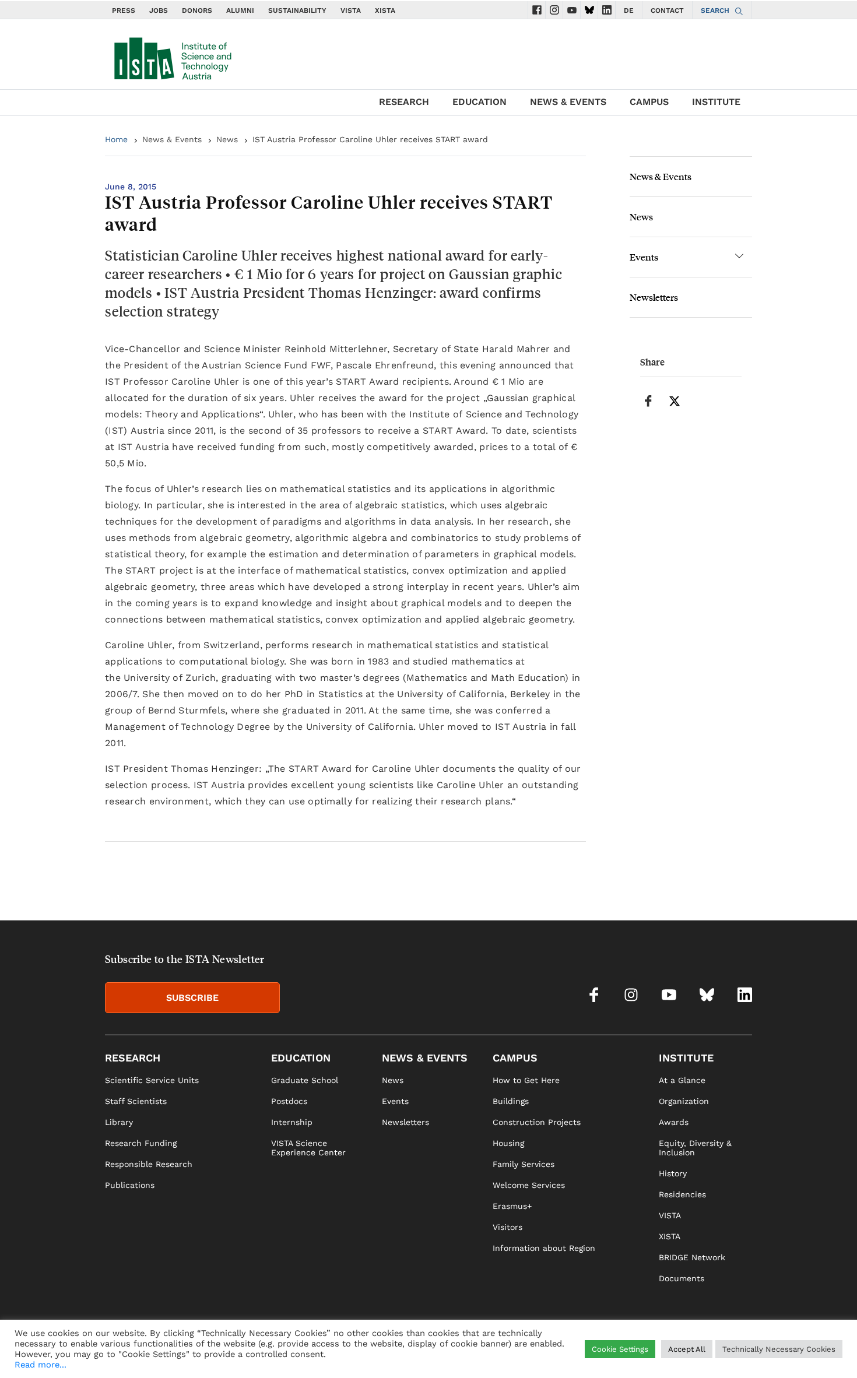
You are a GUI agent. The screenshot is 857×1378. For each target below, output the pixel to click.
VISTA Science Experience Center (308, 1147)
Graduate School (304, 1080)
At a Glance (682, 1080)
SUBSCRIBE (192, 997)
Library (119, 1122)
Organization (684, 1101)
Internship (291, 1122)
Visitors (507, 1227)
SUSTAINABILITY (297, 10)
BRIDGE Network (692, 1257)
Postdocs (289, 1101)
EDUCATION (479, 101)
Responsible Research (148, 1164)
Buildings (511, 1101)
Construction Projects (537, 1122)
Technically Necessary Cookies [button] (778, 1349)
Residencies (682, 1194)
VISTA (350, 10)
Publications (129, 1185)
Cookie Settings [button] (620, 1349)
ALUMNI (240, 10)
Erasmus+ (512, 1206)
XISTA (385, 10)
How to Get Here (526, 1080)
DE (629, 10)
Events (644, 257)
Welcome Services (529, 1185)
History (673, 1173)
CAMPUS (649, 101)
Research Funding (141, 1143)
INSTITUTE (716, 101)
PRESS (123, 10)
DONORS (197, 10)
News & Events (172, 139)
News (227, 139)
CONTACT (667, 10)
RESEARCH (404, 101)
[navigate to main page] (172, 56)
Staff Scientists (136, 1101)
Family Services (523, 1164)
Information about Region (544, 1248)
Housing (508, 1143)
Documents (681, 1278)
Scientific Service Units (152, 1080)
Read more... (40, 1364)
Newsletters (654, 297)
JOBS (158, 10)
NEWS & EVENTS (568, 101)
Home (116, 139)
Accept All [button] (686, 1349)
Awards (674, 1122)
